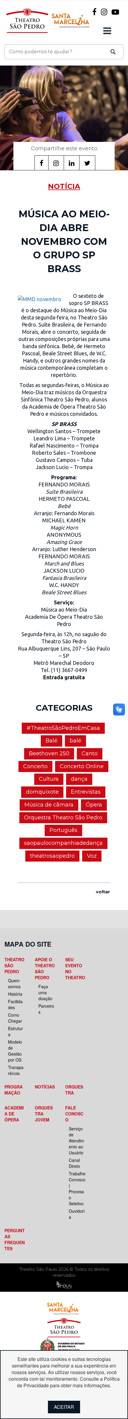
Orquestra (74, 1090)
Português (63, 830)
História (15, 994)
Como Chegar (15, 1018)
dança (79, 779)
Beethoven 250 (49, 753)
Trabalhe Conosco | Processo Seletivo (77, 1188)
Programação (13, 1090)
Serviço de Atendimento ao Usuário (76, 1141)
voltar (103, 892)
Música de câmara (49, 804)
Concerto (35, 766)
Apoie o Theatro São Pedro (45, 968)
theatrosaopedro (52, 856)
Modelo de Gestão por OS (15, 1051)
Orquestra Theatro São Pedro (63, 817)
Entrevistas (86, 792)
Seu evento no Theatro (75, 968)
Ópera (94, 804)
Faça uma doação (45, 992)
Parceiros (46, 1009)
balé (75, 740)
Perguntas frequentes (14, 1239)
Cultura (49, 779)
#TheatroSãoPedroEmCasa (63, 728)
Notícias (45, 1087)
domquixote (42, 792)
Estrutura (15, 1031)
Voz (92, 856)
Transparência (16, 1070)
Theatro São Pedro (14, 965)
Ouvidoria (77, 1214)
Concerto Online (82, 766)
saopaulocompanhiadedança (63, 843)
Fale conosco (74, 1114)
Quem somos (14, 983)
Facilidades (15, 1004)
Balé (51, 740)
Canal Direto (74, 1163)
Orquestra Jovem (44, 1114)
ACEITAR (64, 1406)
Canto (90, 753)
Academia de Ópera (14, 1114)
